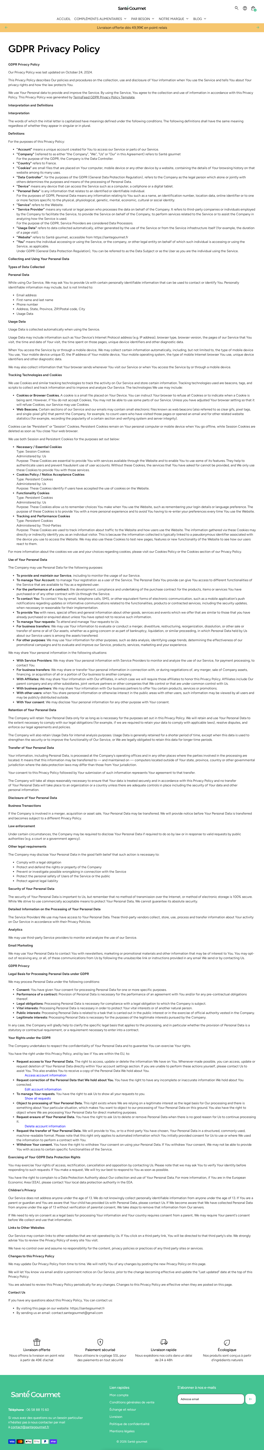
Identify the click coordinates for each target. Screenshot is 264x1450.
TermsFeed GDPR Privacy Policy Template (104, 97)
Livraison (116, 1417)
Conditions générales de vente (132, 1402)
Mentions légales (122, 1431)
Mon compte (119, 1395)
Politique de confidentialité (130, 1424)
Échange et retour (123, 1409)
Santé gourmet (137, 1441)
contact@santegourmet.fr (30, 1427)
